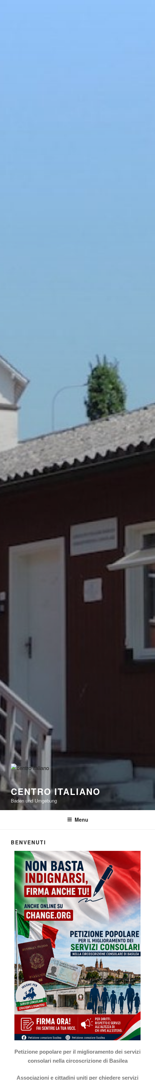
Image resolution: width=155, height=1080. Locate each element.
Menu (81, 819)
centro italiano (56, 791)
